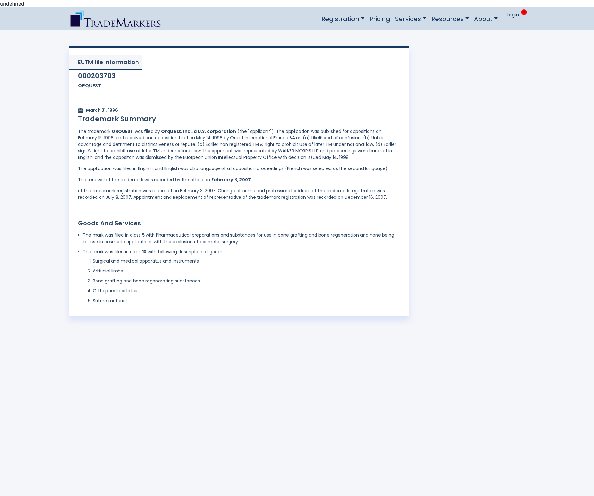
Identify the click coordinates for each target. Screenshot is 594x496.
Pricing (379, 19)
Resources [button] (447, 19)
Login (512, 14)
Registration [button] (340, 19)
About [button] (483, 19)
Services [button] (408, 19)
